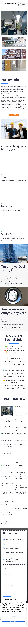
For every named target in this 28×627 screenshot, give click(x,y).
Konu (4, 580)
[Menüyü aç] (2, 7)
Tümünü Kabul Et (13, 621)
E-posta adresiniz (7, 574)
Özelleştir (13, 616)
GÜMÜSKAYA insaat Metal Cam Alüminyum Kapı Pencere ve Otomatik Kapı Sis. (21, 4)
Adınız (4, 568)
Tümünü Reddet (14, 618)
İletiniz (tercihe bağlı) (7, 585)
